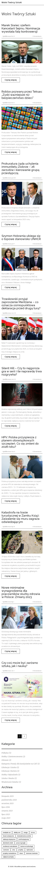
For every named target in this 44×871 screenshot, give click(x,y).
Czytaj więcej (11, 80)
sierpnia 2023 (7, 811)
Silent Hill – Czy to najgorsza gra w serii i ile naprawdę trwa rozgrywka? (22, 371)
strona (33, 832)
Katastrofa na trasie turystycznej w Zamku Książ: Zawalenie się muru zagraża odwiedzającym (20, 517)
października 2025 (9, 800)
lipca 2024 (6, 807)
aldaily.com (17, 832)
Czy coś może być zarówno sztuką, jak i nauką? (20, 664)
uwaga (26, 832)
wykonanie (30, 850)
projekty (20, 850)
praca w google (20, 843)
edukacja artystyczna (9, 839)
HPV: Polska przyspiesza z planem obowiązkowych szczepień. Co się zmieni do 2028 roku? (20, 442)
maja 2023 (6, 818)
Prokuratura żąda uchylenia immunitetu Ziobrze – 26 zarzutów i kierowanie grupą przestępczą (20, 168)
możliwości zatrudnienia (10, 846)
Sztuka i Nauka (9, 778)
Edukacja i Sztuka (10, 767)
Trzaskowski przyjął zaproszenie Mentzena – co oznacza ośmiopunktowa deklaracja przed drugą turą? (21, 303)
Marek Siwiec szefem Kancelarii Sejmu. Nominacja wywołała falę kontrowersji (21, 28)
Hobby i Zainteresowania (13, 756)
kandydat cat (7, 832)
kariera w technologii (26, 846)
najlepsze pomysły (8, 857)
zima (13, 850)
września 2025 (8, 803)
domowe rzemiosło (32, 853)
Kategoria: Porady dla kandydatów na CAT (21, 764)
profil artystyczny (24, 839)
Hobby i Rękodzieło (11, 774)
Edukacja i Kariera (10, 771)
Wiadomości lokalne (11, 782)
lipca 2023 (6, 814)
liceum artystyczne (8, 836)
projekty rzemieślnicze (9, 853)
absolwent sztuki (8, 843)
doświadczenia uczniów (24, 836)
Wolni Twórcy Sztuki (12, 2)
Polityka (6, 753)
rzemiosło (6, 850)
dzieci (21, 853)
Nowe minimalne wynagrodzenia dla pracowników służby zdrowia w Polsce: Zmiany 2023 (21, 592)
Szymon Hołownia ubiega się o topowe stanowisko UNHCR (21, 237)
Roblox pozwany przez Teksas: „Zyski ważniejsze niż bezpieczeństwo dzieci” (22, 95)
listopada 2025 (8, 796)
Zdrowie (6, 760)
